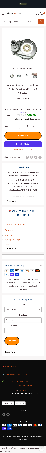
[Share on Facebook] (27, 157)
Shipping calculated (23, 119)
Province (23, 315)
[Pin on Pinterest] (31, 157)
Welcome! (23, 4)
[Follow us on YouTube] (8, 414)
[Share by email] (40, 157)
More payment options (23, 149)
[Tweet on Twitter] (35, 157)
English (6, 403)
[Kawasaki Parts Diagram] (23, 222)
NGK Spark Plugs (12, 240)
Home (2, 448)
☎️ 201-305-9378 (23, 390)
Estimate (12, 341)
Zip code (13, 326)
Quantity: (8, 126)
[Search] (41, 21)
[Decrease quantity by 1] (21, 126)
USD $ (18, 403)
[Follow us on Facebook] (3, 414)
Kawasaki (8, 230)
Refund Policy (10, 352)
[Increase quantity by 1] (33, 126)
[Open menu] (3, 14)
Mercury (8, 235)
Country (23, 304)
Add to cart (23, 136)
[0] (42, 13)
